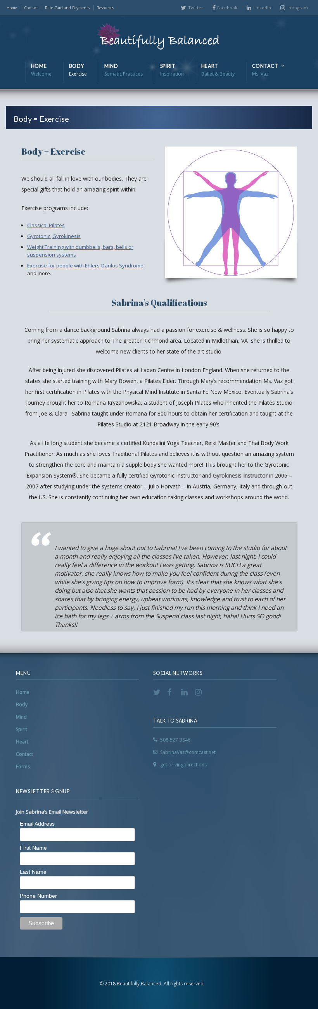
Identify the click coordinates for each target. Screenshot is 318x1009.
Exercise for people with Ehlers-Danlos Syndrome (85, 265)
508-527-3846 (175, 739)
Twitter (195, 7)
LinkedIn (262, 7)
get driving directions (183, 764)
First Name (33, 848)
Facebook (227, 7)
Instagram (297, 7)
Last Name (33, 872)
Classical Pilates (46, 225)
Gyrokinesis (66, 236)
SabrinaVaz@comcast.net (188, 752)
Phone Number (38, 896)
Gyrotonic (38, 236)
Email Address (37, 824)
